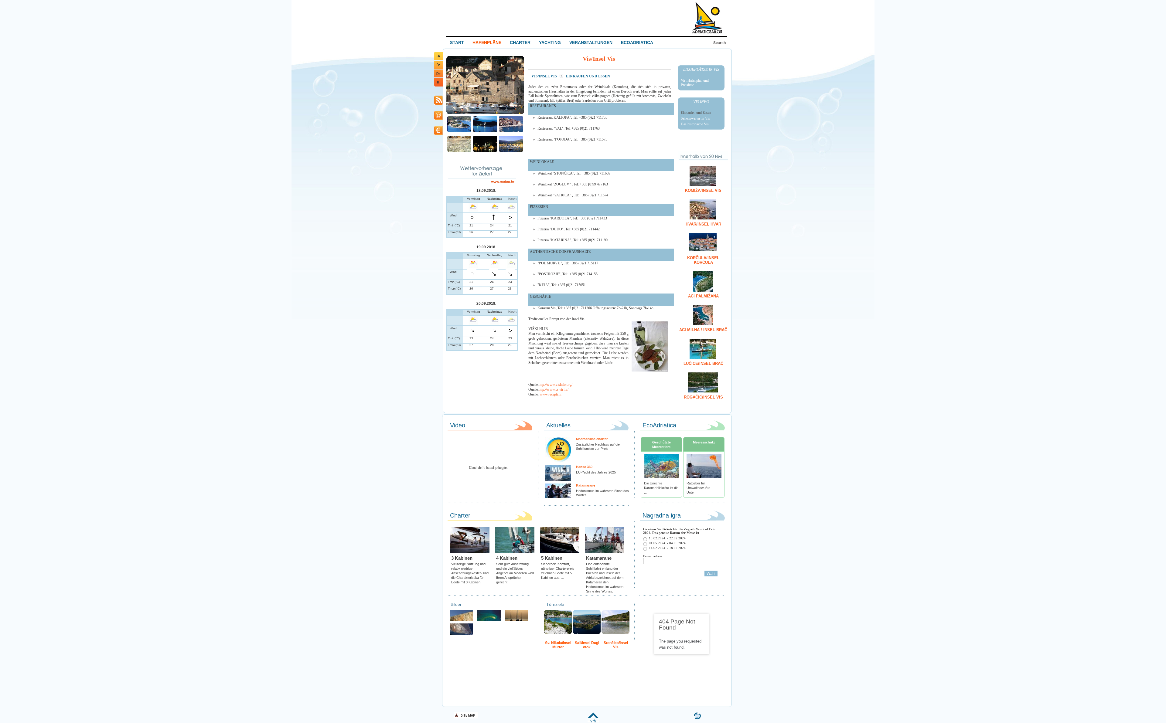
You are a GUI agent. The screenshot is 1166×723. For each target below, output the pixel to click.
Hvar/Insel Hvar (703, 224)
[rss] (438, 103)
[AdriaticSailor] (461, 634)
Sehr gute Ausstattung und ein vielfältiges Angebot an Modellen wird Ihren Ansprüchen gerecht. (515, 573)
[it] (438, 85)
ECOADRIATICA (637, 42)
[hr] (438, 59)
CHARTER (520, 42)
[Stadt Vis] (485, 113)
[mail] (438, 118)
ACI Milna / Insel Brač (703, 330)
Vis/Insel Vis (544, 76)
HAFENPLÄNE (486, 42)
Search (719, 43)
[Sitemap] (466, 717)
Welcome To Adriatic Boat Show (707, 17)
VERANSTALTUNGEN (590, 42)
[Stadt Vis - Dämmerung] (485, 131)
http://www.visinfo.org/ (555, 384)
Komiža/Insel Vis (703, 190)
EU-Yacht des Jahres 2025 (596, 472)
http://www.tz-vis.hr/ (553, 389)
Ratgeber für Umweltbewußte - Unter (699, 487)
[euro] (438, 134)
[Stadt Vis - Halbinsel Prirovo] (459, 131)
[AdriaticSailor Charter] (517, 620)
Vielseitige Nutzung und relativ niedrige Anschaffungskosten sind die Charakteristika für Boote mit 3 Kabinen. (470, 573)
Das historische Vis (695, 124)
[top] (593, 721)
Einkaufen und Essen (696, 112)
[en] (438, 68)
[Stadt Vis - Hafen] (511, 131)
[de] (438, 76)
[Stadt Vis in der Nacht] (485, 151)
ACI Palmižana (703, 296)
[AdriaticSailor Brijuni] (489, 620)
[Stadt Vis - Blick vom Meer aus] (511, 151)
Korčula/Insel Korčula (703, 260)
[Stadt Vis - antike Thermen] (459, 151)
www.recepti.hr (551, 394)
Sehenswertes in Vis (695, 118)
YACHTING (550, 42)
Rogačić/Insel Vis (703, 397)
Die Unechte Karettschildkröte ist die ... (661, 487)
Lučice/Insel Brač (703, 363)
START (457, 42)
